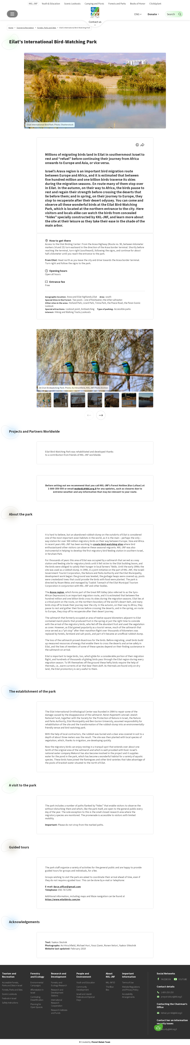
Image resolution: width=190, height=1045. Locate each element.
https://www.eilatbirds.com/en (62, 899)
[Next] (100, 415)
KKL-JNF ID (110, 982)
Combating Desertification (36, 998)
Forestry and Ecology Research (59, 984)
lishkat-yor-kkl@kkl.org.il (169, 1012)
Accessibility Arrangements (128, 995)
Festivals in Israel (9, 998)
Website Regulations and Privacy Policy (131, 988)
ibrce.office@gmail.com (67, 886)
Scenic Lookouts (72, 3)
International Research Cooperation (56, 1002)
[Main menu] (12, 13)
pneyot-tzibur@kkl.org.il (169, 996)
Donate (152, 14)
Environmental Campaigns (36, 984)
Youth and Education (86, 982)
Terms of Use (128, 982)
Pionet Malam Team (101, 1042)
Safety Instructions (10, 1002)
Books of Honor (137, 3)
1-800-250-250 (165, 992)
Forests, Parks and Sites (12, 989)
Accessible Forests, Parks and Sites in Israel (12, 984)
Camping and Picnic (94, 3)
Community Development (83, 988)
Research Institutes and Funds (59, 1011)
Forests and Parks (117, 3)
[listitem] (95, 360)
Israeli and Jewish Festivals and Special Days (86, 997)
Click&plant (155, 3)
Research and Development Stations (57, 992)
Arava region (57, 592)
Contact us (95, 22)
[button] (137, 14)
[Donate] (158, 1027)
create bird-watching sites (108, 544)
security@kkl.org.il (167, 1029)
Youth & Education (51, 3)
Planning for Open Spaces (36, 1006)
